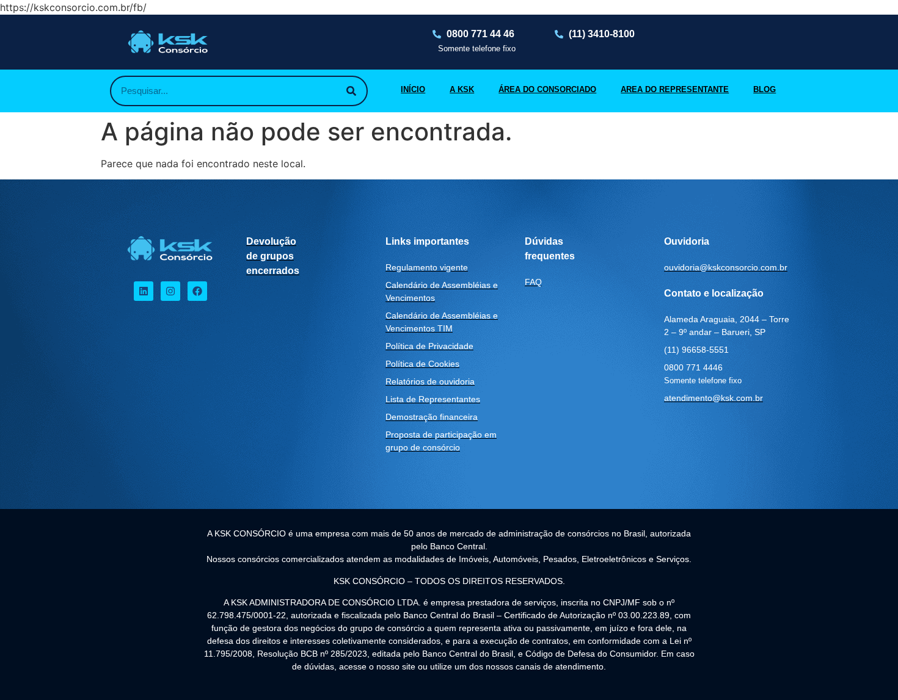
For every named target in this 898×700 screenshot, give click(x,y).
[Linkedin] (143, 291)
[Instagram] (170, 291)
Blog (764, 89)
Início (413, 89)
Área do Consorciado (547, 89)
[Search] (351, 91)
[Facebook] (197, 291)
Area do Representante (675, 89)
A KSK (462, 89)
